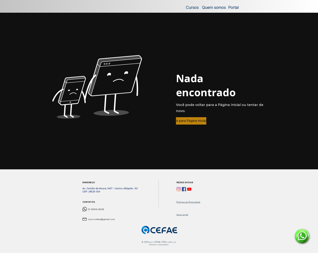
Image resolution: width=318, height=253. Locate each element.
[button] (190, 121)
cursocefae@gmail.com (101, 219)
